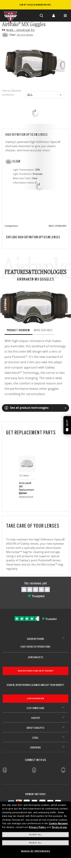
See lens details (25, 34)
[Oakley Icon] (11, 15)
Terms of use (59, 827)
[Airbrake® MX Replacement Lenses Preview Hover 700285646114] (27, 464)
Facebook (5, 770)
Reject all (35, 843)
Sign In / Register (53, 15)
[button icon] (42, 15)
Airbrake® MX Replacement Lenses (26, 486)
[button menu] (65, 15)
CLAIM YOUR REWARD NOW (35, 698)
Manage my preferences (35, 851)
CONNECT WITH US (35, 760)
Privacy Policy (37, 827)
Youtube (63, 770)
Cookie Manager (58, 823)
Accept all (35, 835)
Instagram (34, 770)
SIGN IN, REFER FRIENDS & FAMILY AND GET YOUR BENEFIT (36, 671)
